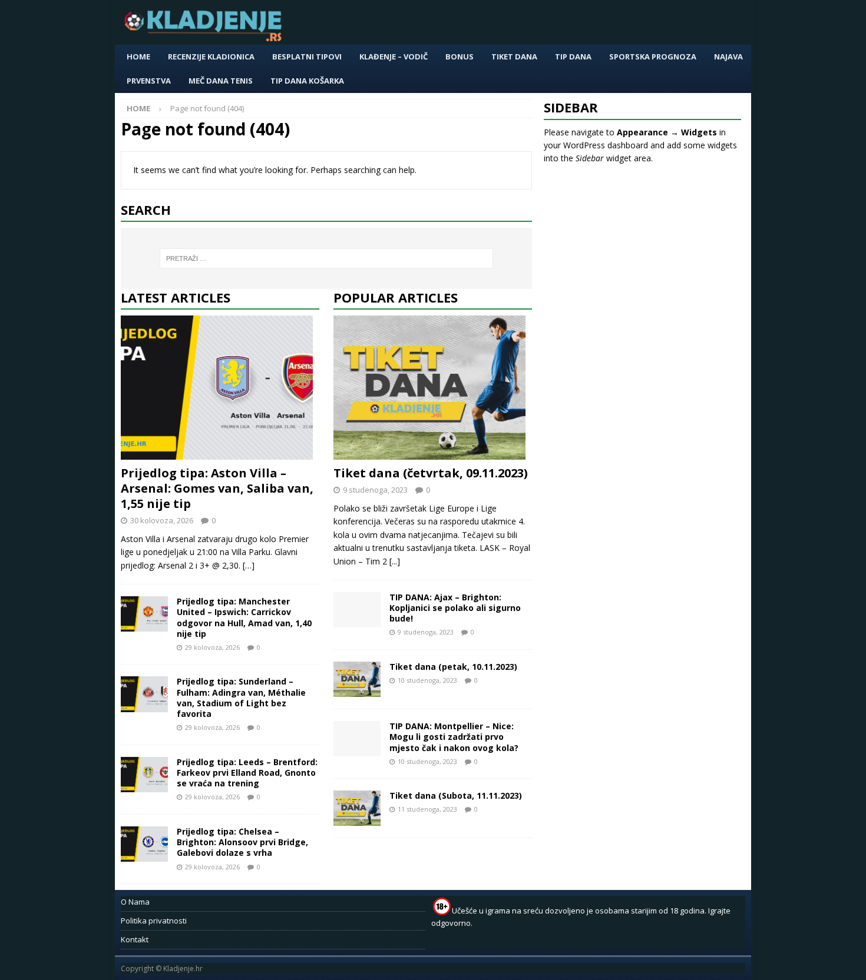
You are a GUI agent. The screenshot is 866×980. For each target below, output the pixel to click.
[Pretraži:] (326, 258)
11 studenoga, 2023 (427, 809)
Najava (728, 56)
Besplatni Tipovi (307, 56)
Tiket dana (514, 56)
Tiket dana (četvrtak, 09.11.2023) (430, 473)
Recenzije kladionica (211, 56)
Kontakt (134, 939)
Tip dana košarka (307, 80)
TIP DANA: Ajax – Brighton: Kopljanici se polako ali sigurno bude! (455, 608)
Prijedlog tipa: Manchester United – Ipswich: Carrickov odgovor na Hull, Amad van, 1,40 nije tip (244, 617)
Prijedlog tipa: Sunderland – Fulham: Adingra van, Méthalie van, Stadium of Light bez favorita (241, 697)
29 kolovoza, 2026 (212, 647)
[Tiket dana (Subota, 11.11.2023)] (357, 808)
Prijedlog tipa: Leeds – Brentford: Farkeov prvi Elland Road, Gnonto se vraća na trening (247, 772)
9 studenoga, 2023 (375, 489)
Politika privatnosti (154, 920)
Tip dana (573, 56)
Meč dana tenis (221, 80)
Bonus (459, 56)
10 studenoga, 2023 (427, 680)
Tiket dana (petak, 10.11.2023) (453, 666)
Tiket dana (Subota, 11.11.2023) (455, 795)
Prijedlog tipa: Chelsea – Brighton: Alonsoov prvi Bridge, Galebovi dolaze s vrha (242, 842)
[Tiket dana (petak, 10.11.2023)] (357, 679)
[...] (394, 561)
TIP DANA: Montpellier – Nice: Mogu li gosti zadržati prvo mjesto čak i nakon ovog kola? (453, 736)
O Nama (135, 901)
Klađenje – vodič (393, 56)
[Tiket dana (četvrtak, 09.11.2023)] (432, 387)
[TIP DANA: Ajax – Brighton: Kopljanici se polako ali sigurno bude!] (357, 609)
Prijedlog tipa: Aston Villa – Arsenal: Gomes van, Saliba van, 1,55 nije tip (217, 488)
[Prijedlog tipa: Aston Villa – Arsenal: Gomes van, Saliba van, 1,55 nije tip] (220, 387)
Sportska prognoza (652, 56)
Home (138, 56)
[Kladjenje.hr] (205, 38)
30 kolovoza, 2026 (161, 520)
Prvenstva (149, 80)
